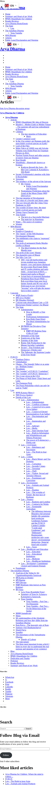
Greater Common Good (25, 139)
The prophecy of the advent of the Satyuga (33, 181)
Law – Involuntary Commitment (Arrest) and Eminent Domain (34, 564)
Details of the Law (23, 397)
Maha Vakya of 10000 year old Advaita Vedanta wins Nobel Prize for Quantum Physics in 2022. (32, 150)
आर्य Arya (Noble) (23, 298)
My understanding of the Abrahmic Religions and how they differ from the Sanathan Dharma (32, 620)
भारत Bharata (10, 35)
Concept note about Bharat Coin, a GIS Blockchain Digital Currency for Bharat (32, 303)
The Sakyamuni (22, 642)
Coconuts (20, 229)
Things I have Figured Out (27, 212)
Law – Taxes (31, 547)
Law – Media (31, 428)
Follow (6, 755)
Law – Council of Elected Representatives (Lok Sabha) (38, 413)
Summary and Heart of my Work (18, 16)
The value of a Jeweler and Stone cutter (32, 200)
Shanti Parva (21, 630)
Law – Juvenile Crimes (35, 466)
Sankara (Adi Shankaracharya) (28, 627)
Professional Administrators (37, 317)
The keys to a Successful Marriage (35, 217)
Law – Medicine (33, 559)
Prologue (14, 661)
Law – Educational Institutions (34, 555)
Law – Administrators (35, 402)
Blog (12, 651)
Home (7, 14)
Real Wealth (21, 160)
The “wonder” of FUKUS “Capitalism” (32, 371)
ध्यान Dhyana (21, 582)
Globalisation (21, 362)
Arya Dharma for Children (12, 113)
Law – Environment (29, 483)
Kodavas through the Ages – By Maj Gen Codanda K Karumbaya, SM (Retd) (35, 169)
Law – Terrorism (33, 468)
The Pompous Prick (24, 383)
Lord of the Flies (22, 146)
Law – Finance (27, 499)
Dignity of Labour (28, 639)
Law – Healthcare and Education (34, 549)
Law (12, 28)
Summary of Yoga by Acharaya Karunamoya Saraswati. (34, 595)
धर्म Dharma (20, 580)
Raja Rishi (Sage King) (35, 319)
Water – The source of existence (29, 222)
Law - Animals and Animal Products (20, 784)
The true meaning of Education (34, 134)
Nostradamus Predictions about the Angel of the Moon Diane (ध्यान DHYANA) (35, 193)
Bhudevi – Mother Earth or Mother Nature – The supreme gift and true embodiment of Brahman (33, 126)
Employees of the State (30, 338)
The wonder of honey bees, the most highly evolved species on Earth (31, 208)
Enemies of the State (29, 340)
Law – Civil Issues (28, 445)
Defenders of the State (30, 336)
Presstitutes (20, 369)
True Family (21, 215)
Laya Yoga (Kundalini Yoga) (33, 592)
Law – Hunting (32, 490)
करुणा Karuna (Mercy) (25, 393)
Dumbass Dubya (23, 359)
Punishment (20, 568)
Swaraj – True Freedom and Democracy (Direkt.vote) (32, 348)
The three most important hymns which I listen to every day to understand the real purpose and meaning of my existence (32, 646)
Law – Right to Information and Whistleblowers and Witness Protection (37, 435)
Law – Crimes (27, 457)
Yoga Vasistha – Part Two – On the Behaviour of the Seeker (37, 608)
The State (9, 26)
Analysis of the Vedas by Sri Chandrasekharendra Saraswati (28, 574)
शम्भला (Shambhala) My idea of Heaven (32, 122)
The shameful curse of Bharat (28, 255)
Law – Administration (30, 400)
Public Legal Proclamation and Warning (21, 40)
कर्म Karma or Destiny (25, 578)
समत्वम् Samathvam (23, 613)
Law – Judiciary (32, 426)
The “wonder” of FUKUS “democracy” (32, 374)
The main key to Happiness (32, 219)
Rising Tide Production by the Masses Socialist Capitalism (33, 344)
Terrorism (20, 179)
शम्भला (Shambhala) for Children (18, 19)
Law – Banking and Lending (38, 502)
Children (19, 132)
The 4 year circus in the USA (28, 376)
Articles (8, 38)
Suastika (19, 632)
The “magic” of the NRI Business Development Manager (30, 235)
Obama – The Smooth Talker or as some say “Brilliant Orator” (32, 365)
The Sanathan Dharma (14, 31)
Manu (18, 616)
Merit (28, 136)
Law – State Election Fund (37, 430)
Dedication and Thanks (20, 658)
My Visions (25, 184)
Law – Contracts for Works (37, 504)
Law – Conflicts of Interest (37, 404)
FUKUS (14, 357)
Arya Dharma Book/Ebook (16, 23)
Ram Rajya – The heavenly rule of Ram (32, 625)
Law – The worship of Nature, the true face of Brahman (35, 494)
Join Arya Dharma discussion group (15, 108)
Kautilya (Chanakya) (24, 231)
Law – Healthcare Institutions (38, 561)
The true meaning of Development (30, 198)
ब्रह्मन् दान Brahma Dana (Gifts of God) (36, 332)
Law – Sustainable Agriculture (33, 507)
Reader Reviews (12, 21)
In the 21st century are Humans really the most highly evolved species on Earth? (33, 142)
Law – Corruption (33, 464)
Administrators (27, 309)
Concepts (14, 293)
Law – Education (33, 552)
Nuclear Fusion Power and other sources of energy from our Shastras (32, 156)
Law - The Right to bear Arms (17, 781)
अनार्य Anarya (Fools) (24, 295)
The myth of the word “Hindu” (28, 253)
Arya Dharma (12, 49)
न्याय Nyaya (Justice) (24, 395)
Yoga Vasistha (16, 33)
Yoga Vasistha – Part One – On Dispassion (37, 602)
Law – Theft (31, 471)
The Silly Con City (23, 257)
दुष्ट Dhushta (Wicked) (25, 300)
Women (19, 224)
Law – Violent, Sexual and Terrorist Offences (37, 474)
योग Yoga (19, 589)
